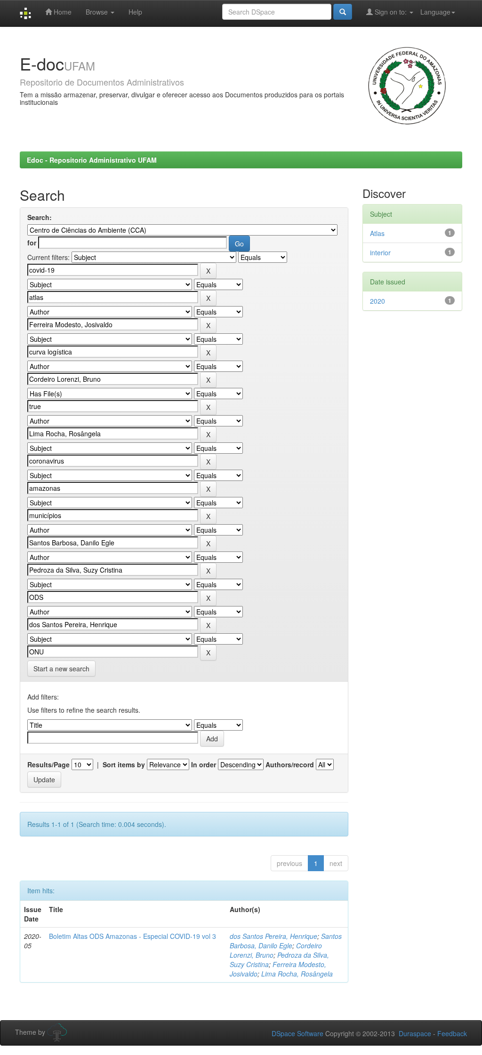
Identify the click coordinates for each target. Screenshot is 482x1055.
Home (62, 11)
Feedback (452, 1033)
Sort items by (124, 764)
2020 (377, 301)
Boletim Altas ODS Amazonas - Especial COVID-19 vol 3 (132, 936)
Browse (98, 11)
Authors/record (289, 764)
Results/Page (48, 764)
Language (435, 11)
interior (380, 252)
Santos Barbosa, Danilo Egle (286, 940)
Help (135, 11)
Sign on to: (391, 11)
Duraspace (415, 1033)
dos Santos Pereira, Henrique (273, 936)
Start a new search (61, 668)
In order (203, 764)
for (31, 242)
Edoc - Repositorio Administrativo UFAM (92, 160)
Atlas (377, 233)
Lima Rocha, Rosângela (297, 973)
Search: (39, 217)
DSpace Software (297, 1033)
